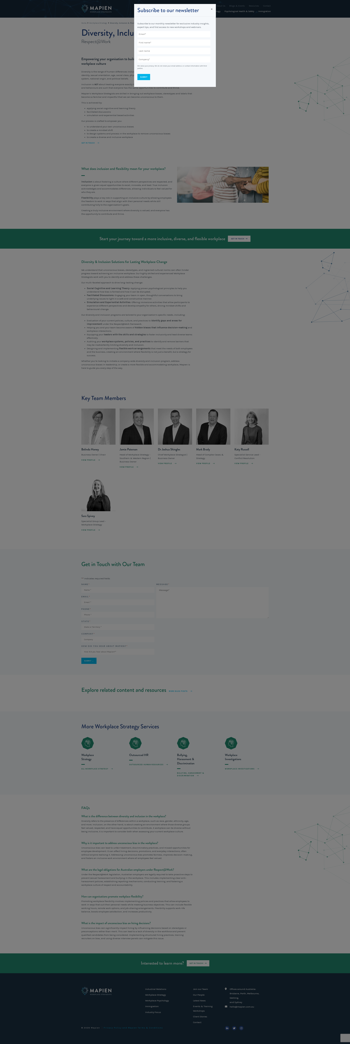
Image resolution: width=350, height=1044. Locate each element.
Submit (143, 77)
